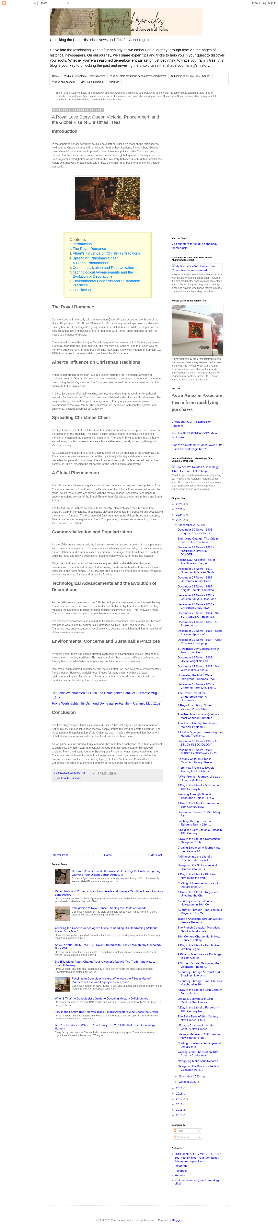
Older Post (155, 855)
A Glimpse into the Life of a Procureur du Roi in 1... (195, 858)
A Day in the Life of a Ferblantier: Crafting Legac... (199, 947)
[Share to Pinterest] (115, 773)
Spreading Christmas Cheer (95, 258)
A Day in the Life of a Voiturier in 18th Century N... (198, 787)
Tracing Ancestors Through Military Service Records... (200, 920)
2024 (179, 514)
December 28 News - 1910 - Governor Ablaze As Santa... (197, 570)
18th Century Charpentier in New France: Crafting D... (199, 938)
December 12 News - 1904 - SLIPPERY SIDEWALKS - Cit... (199, 751)
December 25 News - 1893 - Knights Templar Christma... (197, 588)
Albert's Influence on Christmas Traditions (106, 253)
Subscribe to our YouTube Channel (190, 76)
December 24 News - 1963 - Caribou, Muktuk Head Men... (198, 597)
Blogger (177, 1220)
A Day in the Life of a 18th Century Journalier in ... (200, 991)
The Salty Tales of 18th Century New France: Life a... (198, 1018)
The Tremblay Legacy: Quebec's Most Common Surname (199, 716)
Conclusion (82, 290)
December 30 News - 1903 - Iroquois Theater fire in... (196, 531)
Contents (78, 239)
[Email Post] (93, 772)
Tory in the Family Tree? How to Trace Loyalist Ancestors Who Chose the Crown (106, 1011)
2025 (179, 509)
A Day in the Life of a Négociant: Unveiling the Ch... (198, 893)
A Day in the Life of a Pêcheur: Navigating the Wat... (197, 876)
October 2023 (188, 1081)
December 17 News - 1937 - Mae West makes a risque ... (199, 668)
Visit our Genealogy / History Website (84, 76)
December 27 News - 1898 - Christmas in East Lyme (196, 579)
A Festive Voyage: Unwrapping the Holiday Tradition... (200, 733)
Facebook (181, 1170)
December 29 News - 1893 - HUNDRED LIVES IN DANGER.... (196, 551)
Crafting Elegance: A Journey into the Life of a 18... (199, 849)
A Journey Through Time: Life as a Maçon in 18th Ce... (200, 911)
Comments (182, 1137)
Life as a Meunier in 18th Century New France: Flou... (199, 1036)
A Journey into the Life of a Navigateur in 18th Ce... (195, 902)
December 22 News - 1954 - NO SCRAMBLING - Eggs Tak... (198, 614)
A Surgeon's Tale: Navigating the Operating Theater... (198, 965)
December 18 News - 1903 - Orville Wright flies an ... (196, 659)
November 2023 (189, 1076)
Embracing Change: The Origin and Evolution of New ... (198, 540)
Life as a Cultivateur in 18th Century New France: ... (195, 1000)
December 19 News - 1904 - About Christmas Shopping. (200, 641)
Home (55, 76)
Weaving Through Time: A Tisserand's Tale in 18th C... (197, 796)
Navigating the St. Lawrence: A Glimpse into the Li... (197, 867)
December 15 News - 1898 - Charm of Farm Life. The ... (197, 686)
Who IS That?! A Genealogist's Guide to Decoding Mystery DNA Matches (101, 998)
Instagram (181, 1165)
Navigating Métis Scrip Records (198, 1061)
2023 (179, 520)
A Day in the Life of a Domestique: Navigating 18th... (199, 840)
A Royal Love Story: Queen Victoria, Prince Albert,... (195, 707)
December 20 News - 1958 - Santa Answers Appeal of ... (200, 632)
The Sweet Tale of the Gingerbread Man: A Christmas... (192, 696)
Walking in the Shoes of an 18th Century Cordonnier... (198, 1053)
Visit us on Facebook (63, 82)
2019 (179, 1088)
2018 (179, 1093)
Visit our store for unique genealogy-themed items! (138, 76)
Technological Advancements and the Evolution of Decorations (103, 274)
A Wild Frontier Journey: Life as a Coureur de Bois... (199, 778)
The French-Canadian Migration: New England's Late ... (199, 929)
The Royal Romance (89, 249)
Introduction (82, 244)
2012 (179, 1104)
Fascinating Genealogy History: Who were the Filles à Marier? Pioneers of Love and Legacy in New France (112, 980)
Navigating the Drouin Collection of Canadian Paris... (200, 1068)
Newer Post (60, 855)
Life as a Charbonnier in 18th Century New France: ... (196, 1027)
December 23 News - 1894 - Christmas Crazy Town (196, 606)
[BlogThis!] (104, 773)
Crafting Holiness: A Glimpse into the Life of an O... (199, 885)
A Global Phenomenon (91, 263)
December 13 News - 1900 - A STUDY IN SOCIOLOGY (197, 742)
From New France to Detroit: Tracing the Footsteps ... (196, 769)
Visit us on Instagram (92, 82)
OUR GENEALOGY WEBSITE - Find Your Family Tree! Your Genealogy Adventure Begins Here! (198, 1157)
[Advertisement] (107, 819)
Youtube (180, 1175)
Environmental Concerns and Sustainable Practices (106, 283)
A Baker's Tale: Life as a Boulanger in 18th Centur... (200, 956)
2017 (179, 1099)
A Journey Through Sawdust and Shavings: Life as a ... (199, 973)
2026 (179, 504)
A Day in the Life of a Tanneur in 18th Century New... (198, 804)
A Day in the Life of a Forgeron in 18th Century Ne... (199, 1009)
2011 (179, 1109)
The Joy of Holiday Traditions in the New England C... (198, 724)
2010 (179, 1115)
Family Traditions (71, 778)
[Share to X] (107, 773)
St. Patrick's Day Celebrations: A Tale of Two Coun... (198, 650)
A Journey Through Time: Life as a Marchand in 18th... (200, 982)
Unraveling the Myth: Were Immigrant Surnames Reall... (198, 677)
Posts (179, 1130)
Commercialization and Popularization (103, 268)
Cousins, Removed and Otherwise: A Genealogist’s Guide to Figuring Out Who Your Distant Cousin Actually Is (116, 872)
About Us (114, 82)
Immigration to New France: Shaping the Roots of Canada (109, 908)
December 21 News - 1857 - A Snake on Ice (197, 623)
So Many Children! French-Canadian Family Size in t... (197, 760)
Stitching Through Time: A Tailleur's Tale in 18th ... (194, 822)
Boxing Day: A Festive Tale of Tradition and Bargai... (196, 561)
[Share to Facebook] (111, 773)
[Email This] (100, 773)
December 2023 (189, 524)
